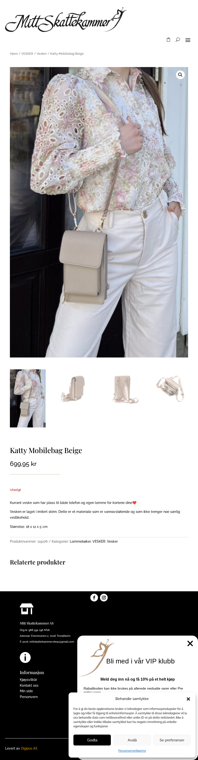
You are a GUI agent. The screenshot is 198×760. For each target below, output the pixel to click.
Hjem (14, 53)
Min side (26, 691)
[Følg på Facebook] (94, 597)
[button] (188, 699)
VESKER (27, 53)
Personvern (29, 697)
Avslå (132, 740)
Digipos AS (29, 748)
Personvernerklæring (132, 750)
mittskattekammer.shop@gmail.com (51, 641)
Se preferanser (172, 740)
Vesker (42, 53)
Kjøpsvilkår (28, 680)
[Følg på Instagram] (104, 597)
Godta (92, 740)
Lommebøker (80, 541)
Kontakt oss (29, 685)
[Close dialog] (190, 643)
